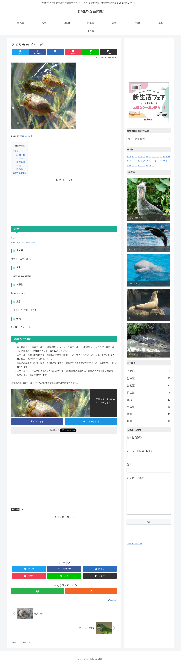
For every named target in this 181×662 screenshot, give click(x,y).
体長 (19, 169)
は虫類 (149, 378)
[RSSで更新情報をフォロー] (91, 591)
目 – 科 (20, 155)
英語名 (20, 162)
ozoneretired (26, 136)
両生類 (149, 392)
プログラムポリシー (134, 544)
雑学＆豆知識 (19, 173)
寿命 (15, 151)
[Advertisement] (64, 200)
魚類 (149, 414)
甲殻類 (16, 509)
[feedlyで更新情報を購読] (37, 591)
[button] (168, 139)
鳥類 (149, 421)
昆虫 (149, 399)
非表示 (22, 146)
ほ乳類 (149, 385)
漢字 (19, 165)
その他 (149, 371)
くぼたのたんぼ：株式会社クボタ (25, 242)
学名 (19, 158)
